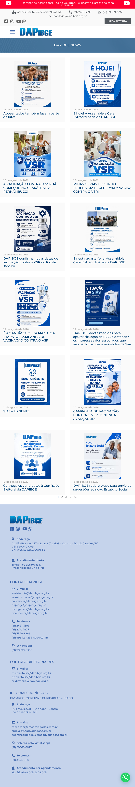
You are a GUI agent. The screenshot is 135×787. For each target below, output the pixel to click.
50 (76, 497)
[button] (12, 32)
